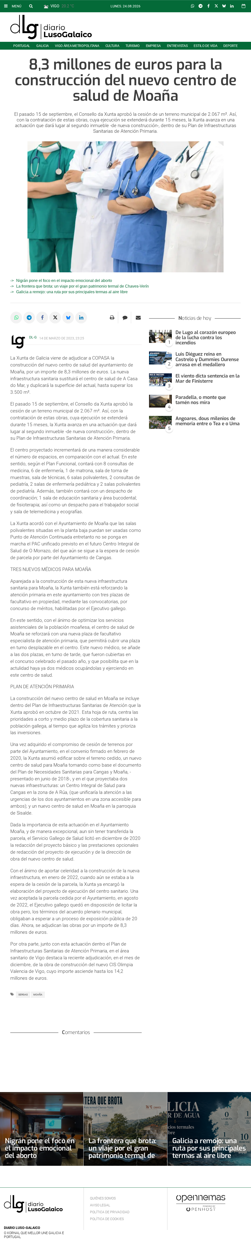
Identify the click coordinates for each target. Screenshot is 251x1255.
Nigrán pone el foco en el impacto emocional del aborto (64, 280)
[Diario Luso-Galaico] (51, 27)
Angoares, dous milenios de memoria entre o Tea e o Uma (208, 421)
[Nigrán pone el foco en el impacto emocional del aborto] (41, 1129)
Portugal (21, 46)
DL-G (33, 337)
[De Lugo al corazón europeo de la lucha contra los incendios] (160, 336)
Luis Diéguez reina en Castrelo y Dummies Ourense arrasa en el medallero (207, 359)
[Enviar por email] (138, 317)
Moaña (37, 994)
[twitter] (22, 1220)
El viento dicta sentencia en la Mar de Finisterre (208, 378)
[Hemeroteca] (243, 6)
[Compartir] (193, 6)
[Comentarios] (125, 317)
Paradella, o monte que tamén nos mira (201, 400)
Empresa (153, 46)
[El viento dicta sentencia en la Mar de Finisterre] (160, 379)
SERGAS (23, 994)
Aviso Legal (100, 1205)
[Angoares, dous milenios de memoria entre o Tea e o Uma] (160, 422)
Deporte (230, 46)
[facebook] (14, 1220)
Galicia (42, 46)
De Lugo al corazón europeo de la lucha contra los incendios (206, 337)
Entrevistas (177, 46)
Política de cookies (107, 1219)
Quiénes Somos (103, 1198)
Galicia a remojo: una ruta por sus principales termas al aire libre (72, 292)
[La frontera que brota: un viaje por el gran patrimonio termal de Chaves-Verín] (125, 1129)
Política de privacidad (109, 1212)
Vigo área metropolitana (77, 46)
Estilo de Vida (205, 46)
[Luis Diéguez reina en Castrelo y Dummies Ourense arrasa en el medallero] (160, 358)
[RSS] (30, 1220)
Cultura (112, 46)
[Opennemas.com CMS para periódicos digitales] (200, 1203)
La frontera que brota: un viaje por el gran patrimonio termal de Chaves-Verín (82, 286)
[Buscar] (31, 6)
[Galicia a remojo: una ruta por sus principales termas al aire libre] (209, 1129)
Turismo (133, 46)
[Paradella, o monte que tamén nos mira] (160, 401)
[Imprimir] (112, 317)
